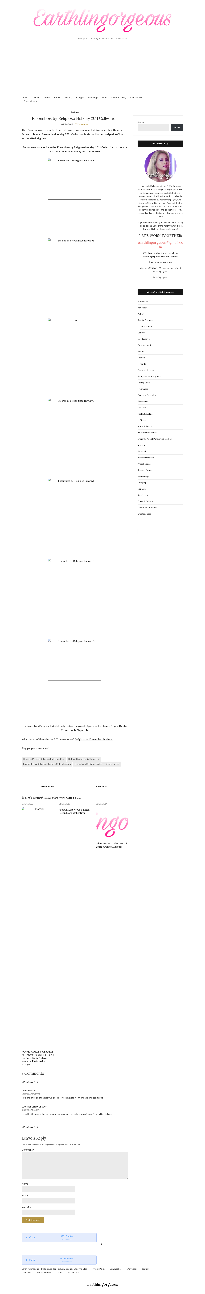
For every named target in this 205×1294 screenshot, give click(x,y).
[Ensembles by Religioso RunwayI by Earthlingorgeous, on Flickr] (74, 518)
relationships (144, 476)
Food (104, 97)
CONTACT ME (155, 268)
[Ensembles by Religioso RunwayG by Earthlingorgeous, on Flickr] (74, 678)
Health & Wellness (146, 414)
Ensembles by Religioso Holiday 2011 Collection (47, 764)
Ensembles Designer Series (88, 764)
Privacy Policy (30, 101)
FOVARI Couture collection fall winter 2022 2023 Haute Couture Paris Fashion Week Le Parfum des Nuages (38, 1058)
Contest (141, 332)
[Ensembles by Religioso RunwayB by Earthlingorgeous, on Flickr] (74, 278)
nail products (146, 326)
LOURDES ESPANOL (31, 1106)
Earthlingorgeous (102, 1284)
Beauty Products (145, 320)
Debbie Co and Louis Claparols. (83, 759)
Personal (142, 451)
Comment (28, 1149)
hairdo (143, 364)
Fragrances (143, 389)
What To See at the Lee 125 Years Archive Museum (111, 845)
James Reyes (112, 764)
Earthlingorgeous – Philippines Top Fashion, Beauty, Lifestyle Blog (54, 1268)
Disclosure (73, 1272)
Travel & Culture (52, 97)
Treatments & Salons (147, 507)
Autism (141, 314)
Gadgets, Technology (87, 97)
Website (26, 1207)
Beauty (68, 97)
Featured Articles (146, 370)
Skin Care (142, 489)
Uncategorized (144, 514)
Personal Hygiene (146, 457)
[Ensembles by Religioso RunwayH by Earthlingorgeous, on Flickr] (74, 198)
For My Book (144, 382)
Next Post (101, 786)
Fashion (36, 97)
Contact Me (136, 97)
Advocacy (142, 307)
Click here (148, 253)
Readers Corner (145, 470)
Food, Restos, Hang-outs (149, 376)
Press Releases (144, 464)
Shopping (142, 482)
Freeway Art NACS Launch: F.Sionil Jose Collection (74, 811)
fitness (143, 420)
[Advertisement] (102, 69)
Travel (59, 1272)
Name (25, 1183)
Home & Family (118, 97)
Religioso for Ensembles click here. (94, 739)
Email (25, 1195)
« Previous (27, 1081)
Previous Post (48, 786)
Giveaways (143, 401)
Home (25, 97)
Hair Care (142, 407)
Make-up (142, 445)
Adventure (143, 301)
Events (141, 351)
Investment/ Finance (147, 432)
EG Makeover (144, 339)
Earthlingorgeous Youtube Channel (160, 256)
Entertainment (144, 345)
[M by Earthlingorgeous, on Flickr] (74, 358)
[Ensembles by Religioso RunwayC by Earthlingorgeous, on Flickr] (74, 438)
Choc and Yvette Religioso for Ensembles (43, 759)
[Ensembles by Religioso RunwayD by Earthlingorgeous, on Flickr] (74, 598)
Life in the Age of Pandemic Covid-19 (155, 439)
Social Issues (143, 495)
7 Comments (81, 124)
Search (141, 122)
